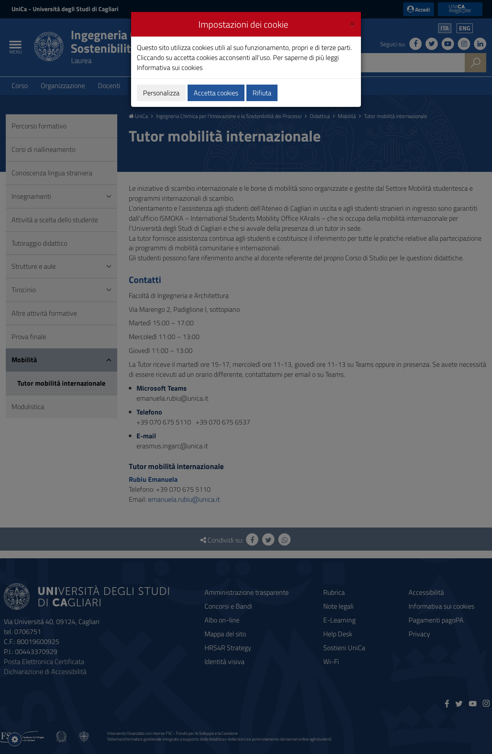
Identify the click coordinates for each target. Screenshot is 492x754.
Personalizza (161, 93)
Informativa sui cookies (170, 67)
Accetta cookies (216, 93)
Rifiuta (262, 93)
